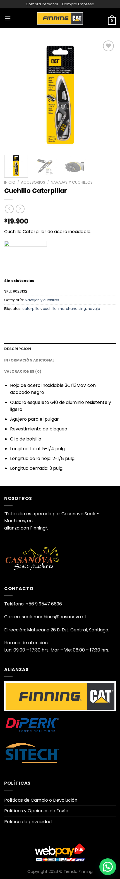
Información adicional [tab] (29, 360)
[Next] (107, 95)
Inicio (9, 182)
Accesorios (33, 182)
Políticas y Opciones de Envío (36, 811)
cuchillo (50, 308)
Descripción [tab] (17, 348)
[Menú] (7, 18)
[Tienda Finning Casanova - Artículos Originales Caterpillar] (60, 18)
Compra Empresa (78, 4)
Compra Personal (42, 4)
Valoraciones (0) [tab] (22, 371)
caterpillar (31, 308)
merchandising (72, 308)
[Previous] (13, 95)
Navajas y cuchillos (72, 182)
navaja (94, 308)
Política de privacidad (28, 821)
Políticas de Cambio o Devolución (40, 800)
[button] (107, 866)
